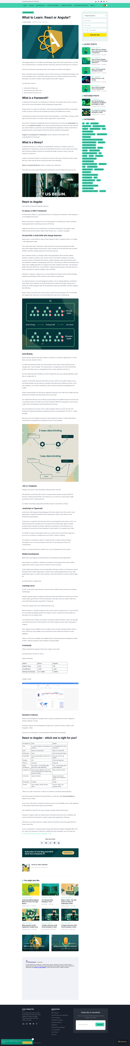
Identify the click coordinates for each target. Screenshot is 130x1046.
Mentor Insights (87, 169)
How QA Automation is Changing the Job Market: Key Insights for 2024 (99, 102)
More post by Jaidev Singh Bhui (39, 867)
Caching (85, 128)
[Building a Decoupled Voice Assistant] (65, 943)
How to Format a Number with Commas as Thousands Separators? (100, 61)
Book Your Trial (94, 35)
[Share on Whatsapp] (50, 843)
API (87, 123)
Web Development (53, 5)
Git (100, 153)
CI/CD (104, 128)
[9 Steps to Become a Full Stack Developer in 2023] (50, 915)
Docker (85, 150)
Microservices (99, 169)
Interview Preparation (89, 158)
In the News (99, 155)
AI (83, 123)
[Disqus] (50, 978)
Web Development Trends (90, 191)
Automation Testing (99, 126)
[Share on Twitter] (46, 843)
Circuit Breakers (87, 131)
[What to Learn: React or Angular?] (35, 943)
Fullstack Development (98, 109)
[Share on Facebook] (42, 843)
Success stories (87, 182)
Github (85, 155)
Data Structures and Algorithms (92, 139)
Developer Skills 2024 (89, 147)
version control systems (90, 185)
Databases (101, 142)
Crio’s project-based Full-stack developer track (36, 833)
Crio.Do (31, 5)
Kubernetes (102, 164)
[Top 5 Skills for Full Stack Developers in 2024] (87, 112)
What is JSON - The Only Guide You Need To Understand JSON (68, 901)
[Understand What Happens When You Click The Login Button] (30, 889)
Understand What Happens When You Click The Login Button (30, 901)
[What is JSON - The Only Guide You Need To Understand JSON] (70, 889)
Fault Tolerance (94, 150)
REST (95, 177)
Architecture (87, 126)
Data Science (86, 136)
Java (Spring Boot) (88, 161)
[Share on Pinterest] (54, 843)
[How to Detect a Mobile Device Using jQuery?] (87, 88)
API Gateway (94, 123)
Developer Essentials (81, 5)
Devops (100, 147)
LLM (84, 166)
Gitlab (91, 155)
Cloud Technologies (89, 134)
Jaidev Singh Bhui (27, 22)
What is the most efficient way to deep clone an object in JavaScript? (99, 51)
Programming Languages (90, 174)
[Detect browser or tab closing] (87, 79)
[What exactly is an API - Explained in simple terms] (30, 915)
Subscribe (99, 1024)
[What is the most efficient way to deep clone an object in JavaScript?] (87, 51)
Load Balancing (92, 166)
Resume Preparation (88, 180)
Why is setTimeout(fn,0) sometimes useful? (98, 70)
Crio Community (96, 47)
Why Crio (102, 191)
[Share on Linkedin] (59, 843)
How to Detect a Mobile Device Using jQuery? (98, 88)
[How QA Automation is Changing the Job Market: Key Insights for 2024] (87, 103)
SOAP (98, 180)
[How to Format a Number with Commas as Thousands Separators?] (87, 61)
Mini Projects (40, 5)
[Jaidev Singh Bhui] (26, 871)
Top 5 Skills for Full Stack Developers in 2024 (99, 111)
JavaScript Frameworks (90, 164)
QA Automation (96, 99)
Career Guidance (66, 5)
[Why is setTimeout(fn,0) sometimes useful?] (87, 70)
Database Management (89, 142)
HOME (25, 5)
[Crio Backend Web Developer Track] (50, 889)
